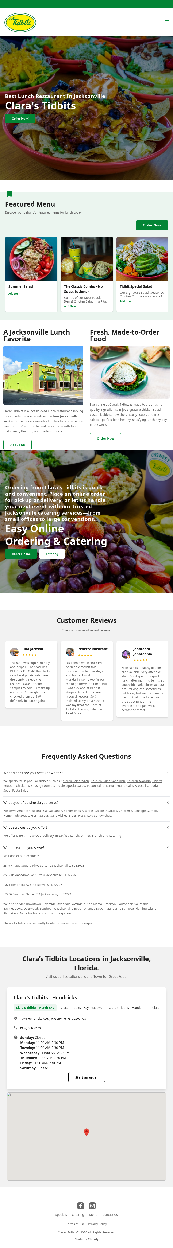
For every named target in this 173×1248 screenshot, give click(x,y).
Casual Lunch (52, 811)
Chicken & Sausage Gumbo (35, 786)
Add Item (14, 293)
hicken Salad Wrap (76, 781)
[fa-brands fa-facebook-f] (80, 1205)
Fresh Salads (40, 816)
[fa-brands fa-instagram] (92, 1205)
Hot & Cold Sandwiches (94, 816)
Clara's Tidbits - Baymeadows (81, 1008)
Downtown (33, 904)
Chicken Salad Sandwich (108, 781)
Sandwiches (58, 816)
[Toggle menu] (167, 21)
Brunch (97, 836)
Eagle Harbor (28, 913)
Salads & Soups (106, 811)
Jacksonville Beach (70, 908)
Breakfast (62, 836)
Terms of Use (75, 1224)
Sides (73, 816)
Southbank (125, 904)
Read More (73, 713)
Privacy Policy (97, 1224)
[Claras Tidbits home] (20, 22)
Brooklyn (110, 904)
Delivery (48, 836)
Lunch (74, 836)
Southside (141, 904)
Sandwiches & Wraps (79, 811)
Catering (115, 836)
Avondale (63, 904)
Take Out (34, 836)
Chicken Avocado (139, 781)
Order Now (152, 225)
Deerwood (31, 908)
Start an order (86, 1077)
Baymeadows (12, 908)
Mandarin (113, 908)
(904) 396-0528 (30, 1028)
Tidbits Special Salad (70, 786)
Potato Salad (95, 786)
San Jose (128, 908)
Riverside (49, 904)
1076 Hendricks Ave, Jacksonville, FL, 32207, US (53, 1019)
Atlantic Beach (94, 908)
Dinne (85, 836)
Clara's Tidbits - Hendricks (35, 1008)
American (24, 811)
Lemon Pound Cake (119, 786)
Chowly (93, 1239)
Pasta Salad (20, 790)
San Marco (94, 904)
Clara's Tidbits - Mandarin (127, 1008)
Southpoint (47, 908)
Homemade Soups (16, 816)
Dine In (21, 836)
